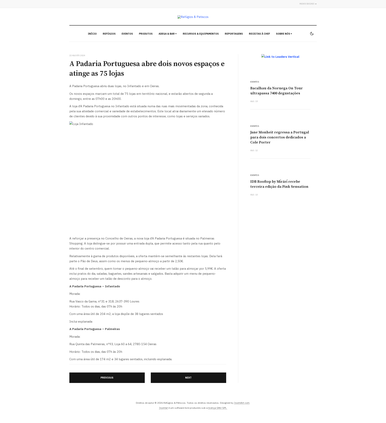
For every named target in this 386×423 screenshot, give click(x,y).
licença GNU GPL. (217, 407)
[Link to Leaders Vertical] (280, 57)
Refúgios (109, 33)
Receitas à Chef (259, 33)
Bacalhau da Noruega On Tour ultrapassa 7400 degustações (276, 91)
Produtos (146, 33)
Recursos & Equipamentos (201, 33)
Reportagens (234, 33)
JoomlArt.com (241, 402)
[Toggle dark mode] (312, 34)
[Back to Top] (374, 411)
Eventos (127, 33)
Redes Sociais (307, 3)
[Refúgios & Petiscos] (193, 17)
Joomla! (163, 407)
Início (92, 33)
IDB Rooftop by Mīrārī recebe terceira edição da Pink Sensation (279, 184)
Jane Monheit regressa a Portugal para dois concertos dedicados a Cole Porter (279, 137)
